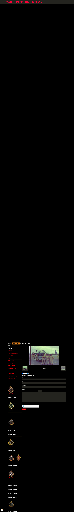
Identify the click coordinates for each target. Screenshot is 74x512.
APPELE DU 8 (10, 358)
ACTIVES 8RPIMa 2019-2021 (12, 375)
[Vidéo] (35, 391)
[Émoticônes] (37, 391)
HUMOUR (9, 371)
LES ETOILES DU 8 (11, 360)
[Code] (36, 391)
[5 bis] (15, 458)
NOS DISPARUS (10, 355)
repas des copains (11, 381)
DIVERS (9, 370)
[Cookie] (2, 510)
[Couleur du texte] (28, 391)
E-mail (23, 381)
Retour (44, 368)
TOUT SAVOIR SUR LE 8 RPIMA (13, 380)
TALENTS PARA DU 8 (11, 365)
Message (23, 389)
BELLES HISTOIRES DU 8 (12, 363)
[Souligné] (25, 391)
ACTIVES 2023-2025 (11, 378)
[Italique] (24, 391)
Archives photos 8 (11, 373)
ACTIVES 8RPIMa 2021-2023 (12, 376)
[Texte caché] (33, 391)
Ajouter (24, 409)
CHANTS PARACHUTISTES (12, 368)
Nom (23, 377)
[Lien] (31, 391)
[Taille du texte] (26, 391)
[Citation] (29, 391)
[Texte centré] (30, 391)
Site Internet (24, 385)
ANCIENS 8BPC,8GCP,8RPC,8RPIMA (13, 353)
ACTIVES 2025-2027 (11, 350)
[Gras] (23, 391)
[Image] (34, 391)
